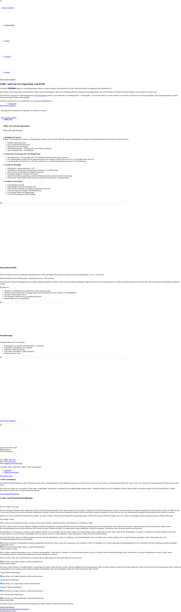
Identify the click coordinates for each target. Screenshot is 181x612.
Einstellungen (14, 494)
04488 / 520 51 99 (9, 459)
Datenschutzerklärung (7, 607)
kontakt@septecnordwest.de (13, 463)
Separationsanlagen (40, 95)
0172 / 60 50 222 (10, 461)
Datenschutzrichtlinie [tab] (7, 600)
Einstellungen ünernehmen (9, 609)
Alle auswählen (5, 494)
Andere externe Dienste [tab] (8, 563)
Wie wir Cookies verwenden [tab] (9, 507)
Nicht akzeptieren (23, 609)
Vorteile (26, 97)
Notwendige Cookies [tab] (7, 519)
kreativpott (37, 467)
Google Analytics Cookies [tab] (8, 549)
